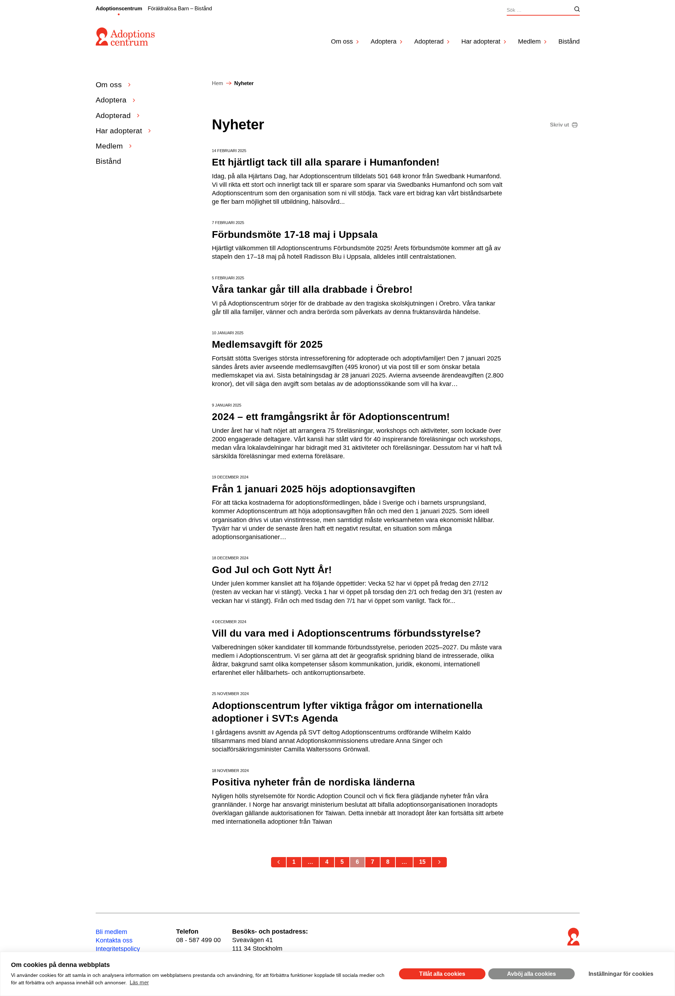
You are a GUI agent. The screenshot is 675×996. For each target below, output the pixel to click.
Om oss (342, 41)
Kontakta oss (114, 940)
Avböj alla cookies (531, 974)
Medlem (529, 41)
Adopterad (429, 41)
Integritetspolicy (118, 948)
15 (422, 862)
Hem (217, 83)
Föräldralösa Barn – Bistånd (180, 8)
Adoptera (383, 41)
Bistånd (569, 41)
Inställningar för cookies (621, 974)
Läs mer (139, 982)
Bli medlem (111, 931)
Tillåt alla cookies (442, 974)
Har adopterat (480, 41)
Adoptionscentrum (119, 8)
